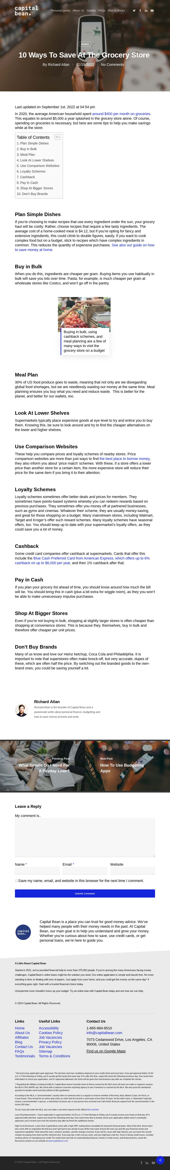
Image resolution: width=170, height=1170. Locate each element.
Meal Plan (27, 154)
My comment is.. (28, 816)
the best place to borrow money (124, 459)
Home (20, 1028)
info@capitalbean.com (104, 1033)
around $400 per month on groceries (121, 114)
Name (21, 864)
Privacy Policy (50, 1042)
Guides (85, 44)
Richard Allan (58, 64)
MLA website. (93, 1109)
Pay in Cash (29, 183)
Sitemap (45, 1051)
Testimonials (25, 1056)
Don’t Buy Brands (35, 194)
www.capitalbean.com (58, 1141)
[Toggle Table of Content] (55, 137)
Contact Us (24, 1047)
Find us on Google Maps (106, 1051)
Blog (18, 1042)
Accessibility (49, 1028)
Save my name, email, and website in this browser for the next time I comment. (81, 881)
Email (68, 864)
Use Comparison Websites (39, 166)
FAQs (19, 1051)
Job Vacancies (50, 1037)
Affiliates (22, 1037)
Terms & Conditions (54, 1056)
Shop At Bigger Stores (36, 188)
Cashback (27, 177)
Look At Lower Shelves (37, 160)
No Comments (112, 64)
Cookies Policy (51, 1033)
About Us (22, 1033)
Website (116, 864)
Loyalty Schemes (32, 171)
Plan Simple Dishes (34, 143)
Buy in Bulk (28, 149)
